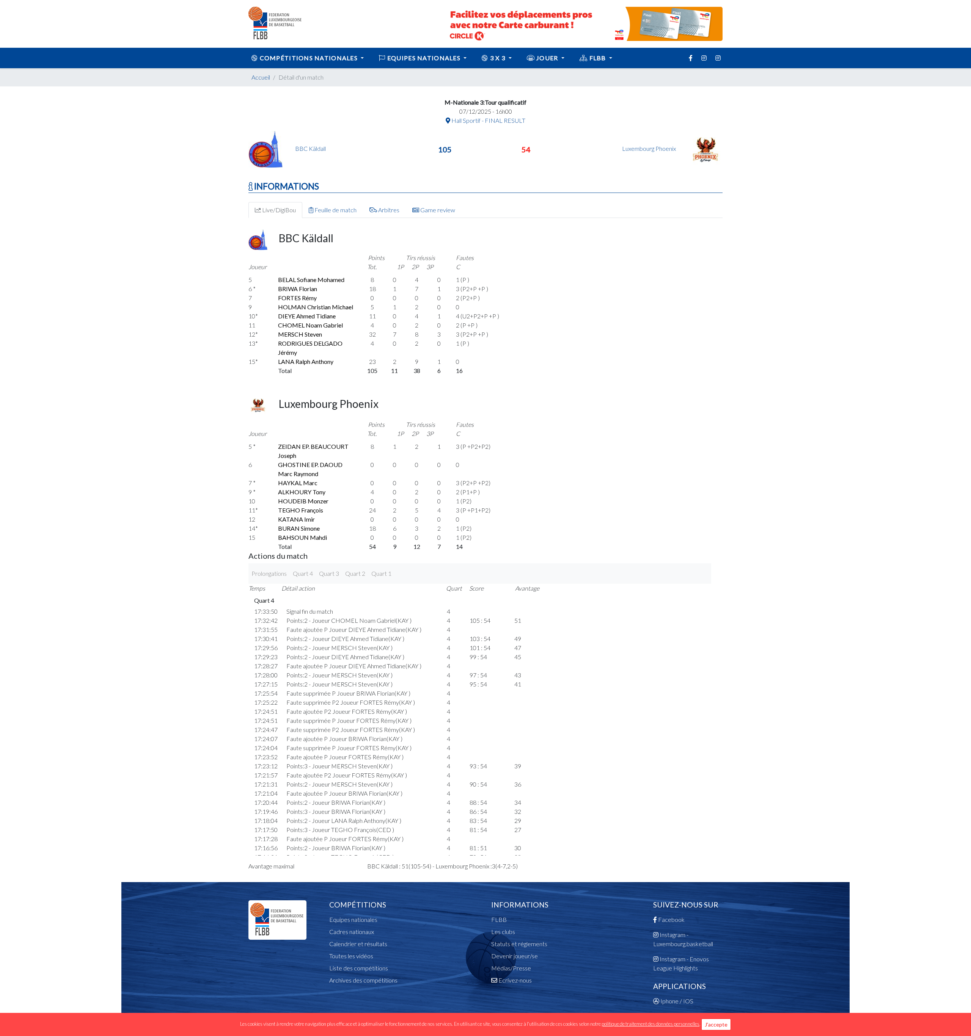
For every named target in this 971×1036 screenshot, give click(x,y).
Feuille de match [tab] (335, 209)
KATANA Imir (296, 519)
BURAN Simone (299, 528)
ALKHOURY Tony (301, 491)
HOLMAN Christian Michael (315, 306)
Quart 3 (329, 573)
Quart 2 (355, 573)
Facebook (671, 919)
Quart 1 (381, 573)
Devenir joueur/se (514, 955)
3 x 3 (498, 57)
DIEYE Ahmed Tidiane (307, 316)
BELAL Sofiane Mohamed (311, 279)
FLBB (598, 57)
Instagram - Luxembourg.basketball (683, 939)
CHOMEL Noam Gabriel (310, 325)
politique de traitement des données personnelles (650, 1024)
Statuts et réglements (519, 943)
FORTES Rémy (297, 297)
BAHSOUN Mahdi (302, 537)
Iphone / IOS (676, 1001)
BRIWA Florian (297, 288)
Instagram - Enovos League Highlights (681, 963)
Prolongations (269, 573)
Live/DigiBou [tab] (278, 209)
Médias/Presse (511, 968)
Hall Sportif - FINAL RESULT (487, 120)
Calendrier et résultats (358, 943)
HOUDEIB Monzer (303, 501)
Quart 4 (303, 573)
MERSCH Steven (300, 334)
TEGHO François (300, 510)
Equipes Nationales (424, 57)
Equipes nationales (353, 919)
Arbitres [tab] (388, 209)
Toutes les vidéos (351, 955)
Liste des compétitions (358, 968)
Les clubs (503, 931)
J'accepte (716, 1024)
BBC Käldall (310, 148)
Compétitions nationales (308, 57)
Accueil (260, 77)
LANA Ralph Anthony (305, 361)
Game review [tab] (437, 209)
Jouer (547, 57)
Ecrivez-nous (514, 980)
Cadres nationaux (351, 931)
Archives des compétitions (363, 980)
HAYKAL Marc (297, 482)
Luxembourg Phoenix (649, 148)
